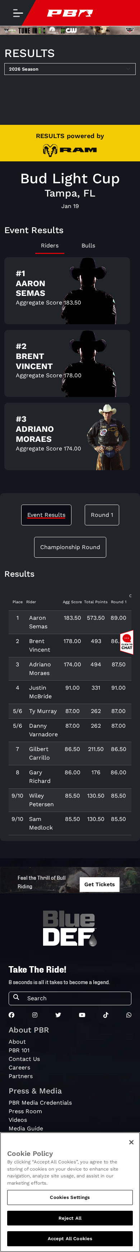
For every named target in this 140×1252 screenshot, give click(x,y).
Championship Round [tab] (70, 547)
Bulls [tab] (88, 245)
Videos (18, 1119)
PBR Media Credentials (40, 1102)
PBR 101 (19, 1050)
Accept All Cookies (70, 1238)
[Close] (131, 1142)
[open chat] (128, 642)
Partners (21, 1076)
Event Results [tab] (46, 514)
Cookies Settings (70, 1197)
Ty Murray (43, 711)
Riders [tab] (50, 245)
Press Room (25, 1111)
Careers (19, 1067)
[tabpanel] (70, 366)
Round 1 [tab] (102, 514)
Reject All (70, 1218)
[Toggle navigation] (18, 13)
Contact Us (24, 1058)
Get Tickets (99, 884)
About (17, 1041)
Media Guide (26, 1128)
